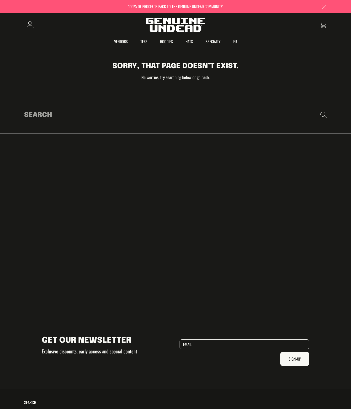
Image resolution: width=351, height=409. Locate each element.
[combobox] (175, 115)
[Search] (324, 115)
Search (30, 402)
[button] (323, 25)
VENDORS (121, 41)
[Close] (324, 7)
